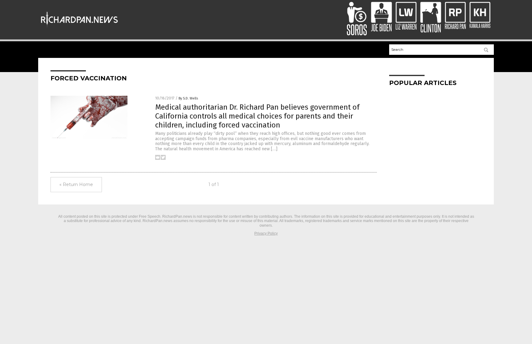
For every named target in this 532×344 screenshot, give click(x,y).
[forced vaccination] (79, 28)
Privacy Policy (266, 233)
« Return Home (76, 184)
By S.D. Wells (188, 98)
